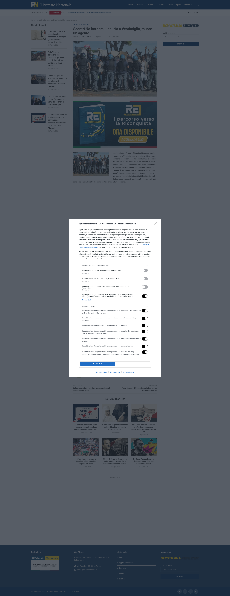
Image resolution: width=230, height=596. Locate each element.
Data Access (115, 372)
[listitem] (115, 265)
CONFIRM (97, 364)
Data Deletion (101, 372)
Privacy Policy (128, 372)
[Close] (156, 224)
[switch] (145, 270)
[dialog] (115, 298)
